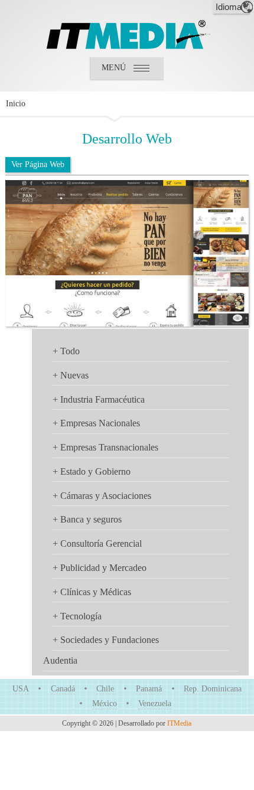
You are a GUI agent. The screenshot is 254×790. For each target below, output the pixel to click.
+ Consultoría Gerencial (97, 543)
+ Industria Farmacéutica (99, 399)
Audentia (60, 660)
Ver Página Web (37, 164)
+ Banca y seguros (87, 519)
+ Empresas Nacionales (96, 423)
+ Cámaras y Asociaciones (102, 495)
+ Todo (66, 351)
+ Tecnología (77, 616)
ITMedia (179, 723)
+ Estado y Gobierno (92, 471)
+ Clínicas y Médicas (92, 592)
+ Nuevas (71, 375)
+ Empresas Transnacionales (105, 447)
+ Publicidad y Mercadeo (99, 567)
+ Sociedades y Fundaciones (106, 639)
